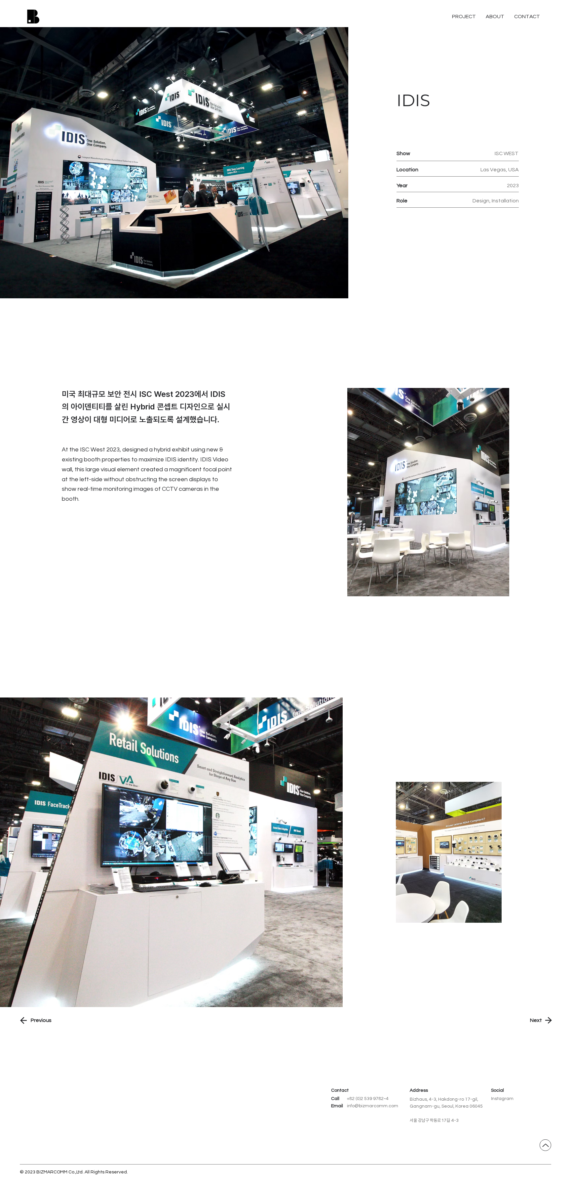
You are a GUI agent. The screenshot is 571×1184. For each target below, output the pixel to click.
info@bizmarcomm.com (372, 1106)
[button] (527, 16)
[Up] (545, 1145)
